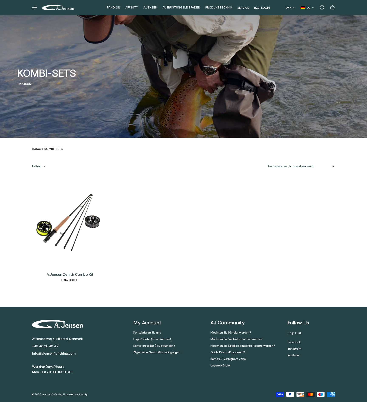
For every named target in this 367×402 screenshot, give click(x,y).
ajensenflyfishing (52, 394)
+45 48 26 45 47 (45, 346)
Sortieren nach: (279, 166)
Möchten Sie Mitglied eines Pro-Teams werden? (242, 346)
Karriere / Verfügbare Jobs (228, 359)
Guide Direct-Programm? (227, 352)
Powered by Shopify (75, 394)
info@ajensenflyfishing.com (54, 353)
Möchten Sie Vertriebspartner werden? (236, 339)
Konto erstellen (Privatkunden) (154, 346)
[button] (34, 7)
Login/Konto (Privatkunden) (152, 339)
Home (36, 149)
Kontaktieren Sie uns (147, 332)
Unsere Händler (220, 365)
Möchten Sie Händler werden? (230, 332)
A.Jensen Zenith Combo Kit (70, 274)
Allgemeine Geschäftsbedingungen (156, 352)
